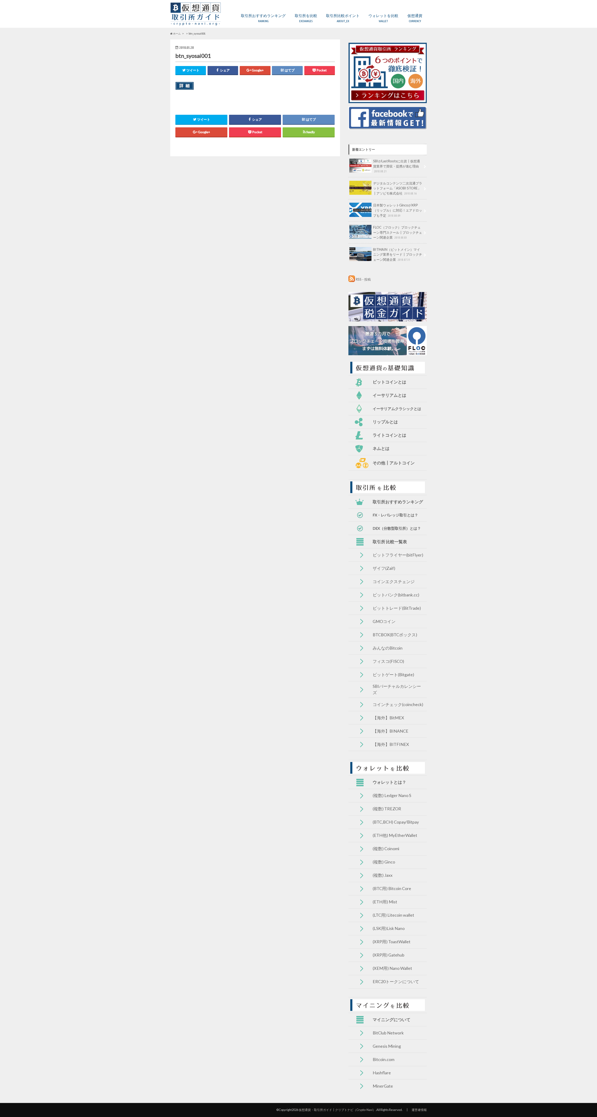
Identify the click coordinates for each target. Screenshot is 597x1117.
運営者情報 (419, 1110)
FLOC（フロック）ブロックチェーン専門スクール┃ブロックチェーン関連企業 (397, 232)
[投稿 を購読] (351, 279)
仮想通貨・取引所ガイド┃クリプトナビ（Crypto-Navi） (337, 1110)
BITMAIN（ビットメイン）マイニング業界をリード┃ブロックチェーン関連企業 (397, 254)
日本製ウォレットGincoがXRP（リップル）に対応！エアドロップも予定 (397, 210)
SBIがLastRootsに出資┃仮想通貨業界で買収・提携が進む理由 (396, 166)
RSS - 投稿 (363, 279)
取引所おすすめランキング (263, 18)
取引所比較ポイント (343, 18)
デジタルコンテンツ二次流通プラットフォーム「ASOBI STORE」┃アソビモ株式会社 (397, 188)
